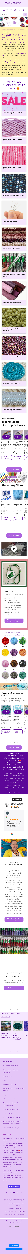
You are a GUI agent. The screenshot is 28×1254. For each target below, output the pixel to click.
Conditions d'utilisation (10, 1109)
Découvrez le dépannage (11, 1128)
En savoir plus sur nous (14, 919)
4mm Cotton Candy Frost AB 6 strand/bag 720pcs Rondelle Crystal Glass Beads (18, 444)
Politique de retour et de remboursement (10, 1104)
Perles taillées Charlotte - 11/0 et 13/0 (17, 1036)
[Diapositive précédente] (10, 1009)
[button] (4, 10)
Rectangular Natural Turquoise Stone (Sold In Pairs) (17, 718)
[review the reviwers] (6, 817)
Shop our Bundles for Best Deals (14, 620)
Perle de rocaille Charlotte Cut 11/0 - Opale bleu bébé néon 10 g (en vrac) (17, 504)
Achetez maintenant (14, 988)
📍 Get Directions (14, 1245)
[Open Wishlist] (19, 10)
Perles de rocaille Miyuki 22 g (5, 1035)
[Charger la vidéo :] (14, 549)
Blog (4, 1095)
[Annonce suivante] (25, 3)
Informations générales (10, 1099)
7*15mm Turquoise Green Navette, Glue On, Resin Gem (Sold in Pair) (6, 718)
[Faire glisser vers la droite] (17, 464)
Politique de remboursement (12, 1117)
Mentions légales (21, 1214)
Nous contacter (8, 1113)
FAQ (4, 1080)
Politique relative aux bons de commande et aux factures (12, 1122)
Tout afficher (14, 469)
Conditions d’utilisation (15, 1208)
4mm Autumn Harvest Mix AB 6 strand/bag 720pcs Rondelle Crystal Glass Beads (6, 444)
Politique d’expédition (10, 1211)
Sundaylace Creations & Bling (16, 1199)
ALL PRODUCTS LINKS (10, 1066)
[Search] (25, 14)
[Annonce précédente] (3, 3)
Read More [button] (14, 828)
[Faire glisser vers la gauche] (10, 464)
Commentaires (7, 1076)
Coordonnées (21, 1211)
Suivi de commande (9, 1084)
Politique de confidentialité (15, 1205)
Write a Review (17, 799)
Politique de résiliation (9, 1214)
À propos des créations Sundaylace (10, 1071)
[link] (14, 104)
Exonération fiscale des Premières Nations (13, 1089)
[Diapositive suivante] (17, 1009)
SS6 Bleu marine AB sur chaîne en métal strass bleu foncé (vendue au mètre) (5, 504)
